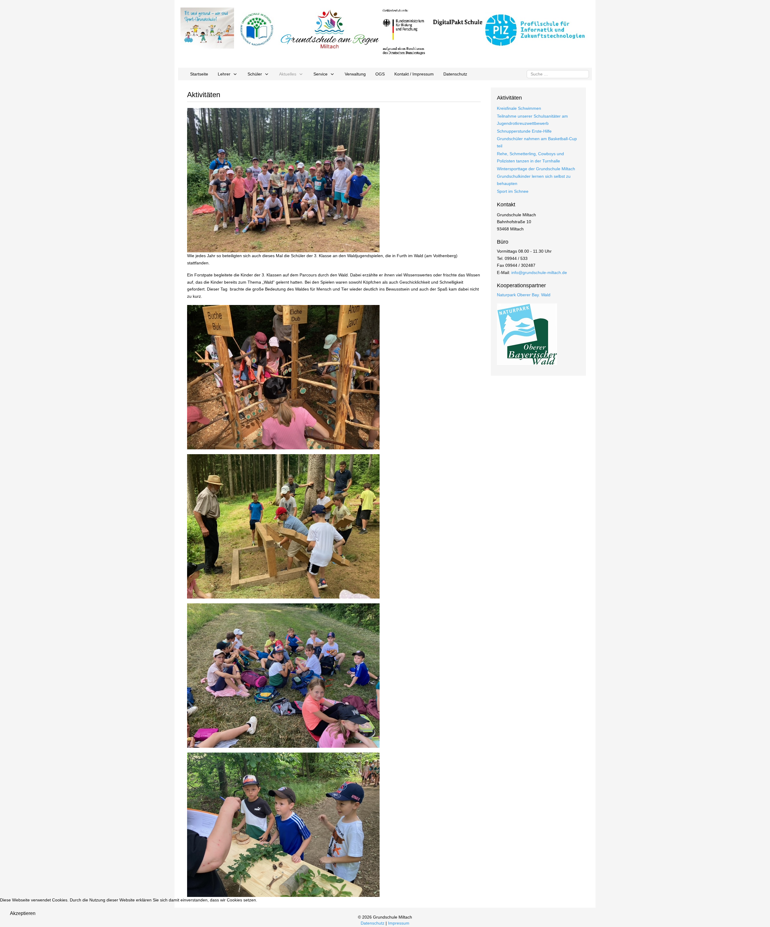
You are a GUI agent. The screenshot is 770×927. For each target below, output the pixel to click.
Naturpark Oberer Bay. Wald (523, 294)
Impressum (398, 923)
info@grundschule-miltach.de (539, 272)
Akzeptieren (22, 913)
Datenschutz (372, 923)
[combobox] (558, 74)
